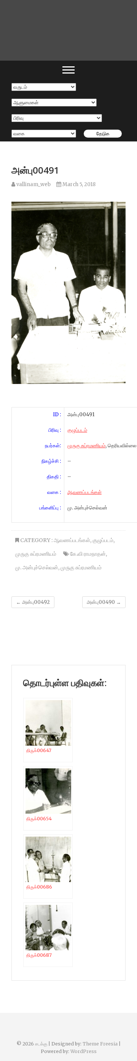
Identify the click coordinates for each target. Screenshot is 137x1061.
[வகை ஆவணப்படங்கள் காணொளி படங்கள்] (43, 134)
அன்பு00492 (33, 602)
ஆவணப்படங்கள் (84, 492)
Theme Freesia (100, 1044)
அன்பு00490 (104, 602)
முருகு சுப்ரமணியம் (86, 445)
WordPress (83, 1051)
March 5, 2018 (78, 184)
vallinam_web (33, 184)
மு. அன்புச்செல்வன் (36, 567)
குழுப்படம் (77, 430)
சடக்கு (41, 1044)
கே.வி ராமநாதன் (88, 553)
